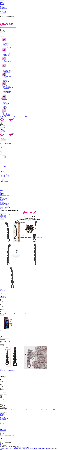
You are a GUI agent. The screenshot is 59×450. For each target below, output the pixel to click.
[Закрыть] (17, 239)
